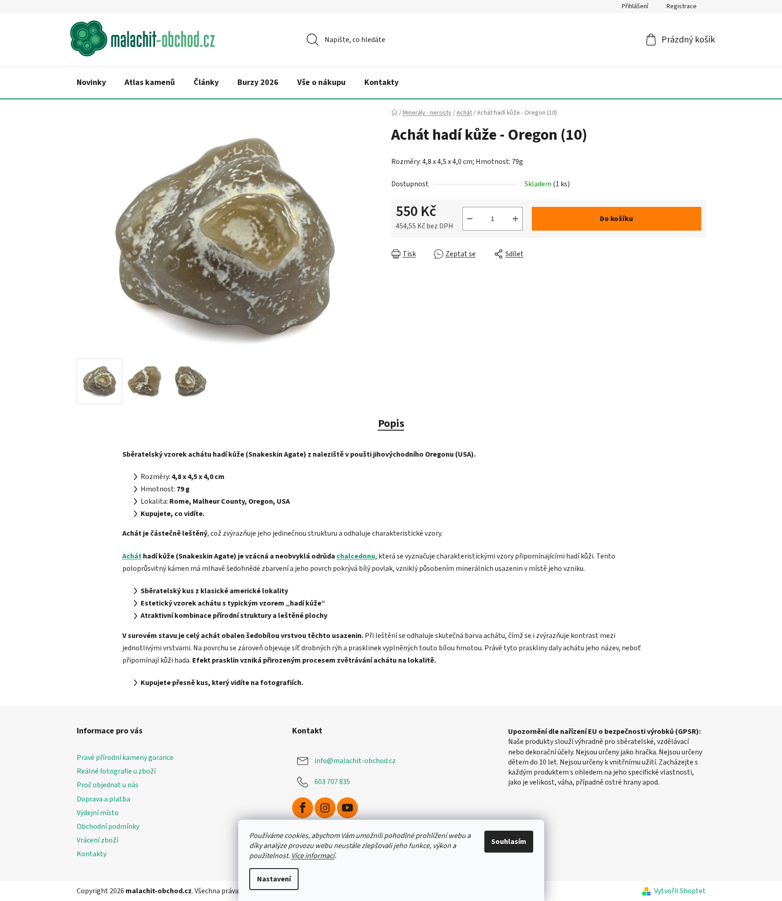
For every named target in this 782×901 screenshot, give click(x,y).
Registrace (682, 6)
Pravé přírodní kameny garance (125, 758)
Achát (132, 556)
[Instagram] (325, 807)
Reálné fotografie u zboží (116, 771)
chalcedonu (355, 556)
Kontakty (91, 854)
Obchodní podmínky (108, 827)
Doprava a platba (103, 799)
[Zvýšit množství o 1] (515, 218)
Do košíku (616, 219)
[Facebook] (302, 807)
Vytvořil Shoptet (680, 891)
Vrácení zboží (97, 840)
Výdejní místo (98, 813)
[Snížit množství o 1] (470, 218)
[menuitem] (91, 82)
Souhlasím (508, 842)
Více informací (313, 856)
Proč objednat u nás (107, 785)
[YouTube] (347, 807)
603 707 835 (332, 782)
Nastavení (274, 879)
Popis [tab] (391, 424)
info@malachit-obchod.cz (355, 761)
